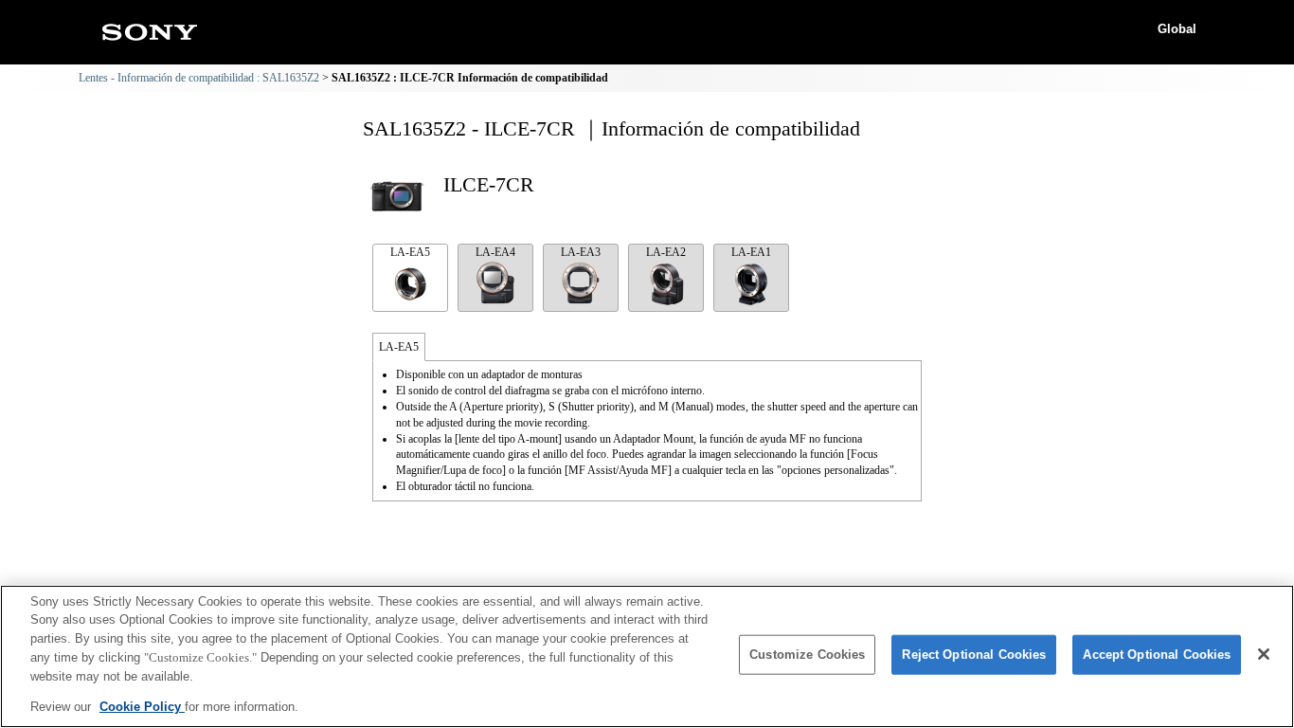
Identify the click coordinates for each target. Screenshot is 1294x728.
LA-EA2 (666, 252)
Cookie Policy (142, 706)
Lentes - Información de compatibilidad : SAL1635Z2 (199, 77)
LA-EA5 (410, 252)
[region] (647, 656)
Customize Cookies (807, 654)
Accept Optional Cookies (1157, 654)
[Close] (1264, 654)
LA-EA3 (581, 252)
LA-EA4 (495, 252)
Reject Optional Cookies (974, 654)
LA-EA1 (751, 252)
